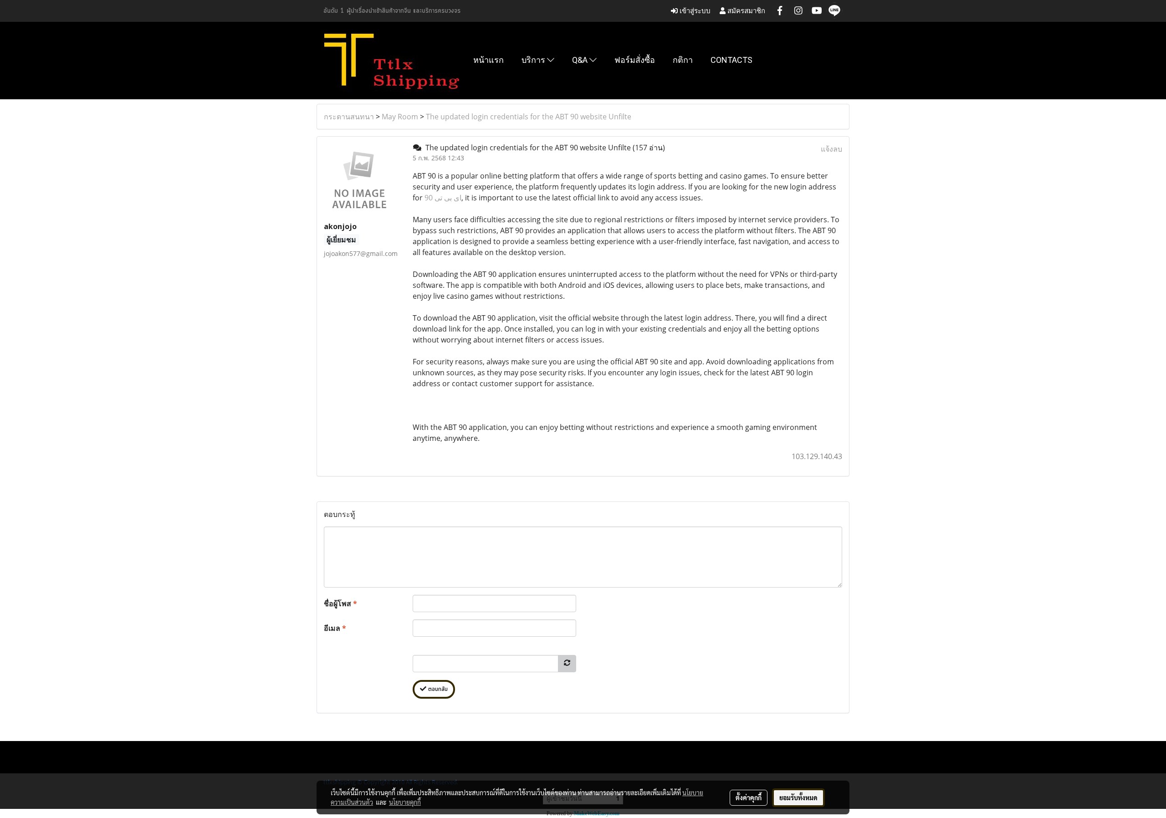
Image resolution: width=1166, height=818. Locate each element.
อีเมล (335, 628)
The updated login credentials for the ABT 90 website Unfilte (528, 117)
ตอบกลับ (437, 689)
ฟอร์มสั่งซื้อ (634, 60)
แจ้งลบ (831, 149)
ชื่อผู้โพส (340, 603)
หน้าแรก (488, 60)
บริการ (534, 60)
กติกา (683, 60)
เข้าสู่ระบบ (694, 10)
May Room (400, 117)
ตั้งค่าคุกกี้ (749, 797)
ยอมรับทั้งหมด (798, 797)
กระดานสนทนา (349, 117)
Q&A (580, 60)
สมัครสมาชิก (745, 10)
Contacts (731, 60)
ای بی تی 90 (442, 198)
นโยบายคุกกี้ (405, 802)
